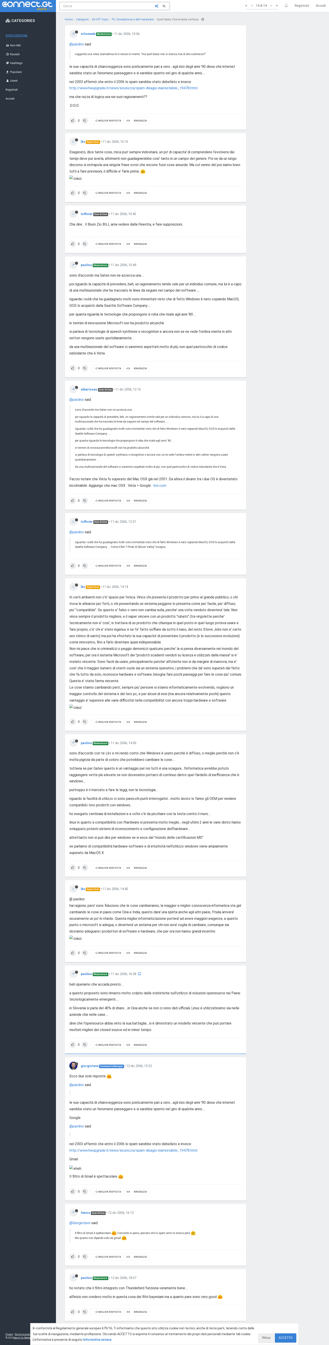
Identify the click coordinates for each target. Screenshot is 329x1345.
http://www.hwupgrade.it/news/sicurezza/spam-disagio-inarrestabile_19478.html (133, 88)
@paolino (76, 44)
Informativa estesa (97, 1339)
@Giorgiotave (79, 1223)
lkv (83, 141)
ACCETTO (286, 1337)
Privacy (9, 1334)
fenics (85, 1213)
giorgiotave (89, 1066)
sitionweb (88, 34)
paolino (86, 265)
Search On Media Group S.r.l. (27, 1337)
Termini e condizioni (25, 1334)
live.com (159, 485)
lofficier (87, 214)
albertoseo (89, 389)
